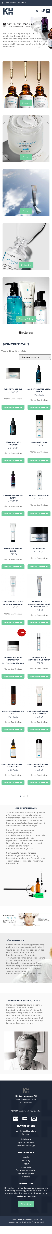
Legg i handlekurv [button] (13, 407)
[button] (37, 11)
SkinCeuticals (16, 399)
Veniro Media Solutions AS (31, 1222)
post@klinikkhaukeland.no (30, 1111)
